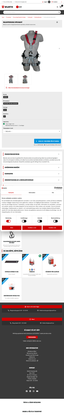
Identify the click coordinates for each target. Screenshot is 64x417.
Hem (3, 17)
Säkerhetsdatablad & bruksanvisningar (19, 87)
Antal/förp (5, 113)
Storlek (5, 94)
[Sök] (59, 12)
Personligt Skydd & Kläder (19, 17)
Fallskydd (30, 17)
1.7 (5, 110)
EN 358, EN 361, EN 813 (10, 103)
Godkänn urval (32, 227)
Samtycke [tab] (11, 192)
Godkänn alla (52, 227)
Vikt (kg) (5, 107)
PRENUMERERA (32, 337)
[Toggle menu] (61, 2)
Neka (11, 227)
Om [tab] (53, 192)
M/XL (5, 97)
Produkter (8, 17)
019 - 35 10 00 (34, 380)
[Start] (8, 7)
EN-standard (6, 101)
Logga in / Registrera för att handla (48, 141)
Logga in (45, 1)
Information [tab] (32, 192)
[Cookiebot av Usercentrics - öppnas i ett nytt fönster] (55, 188)
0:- (59, 6)
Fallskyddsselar (38, 17)
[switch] (24, 221)
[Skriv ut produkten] (57, 22)
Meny (20, 7)
